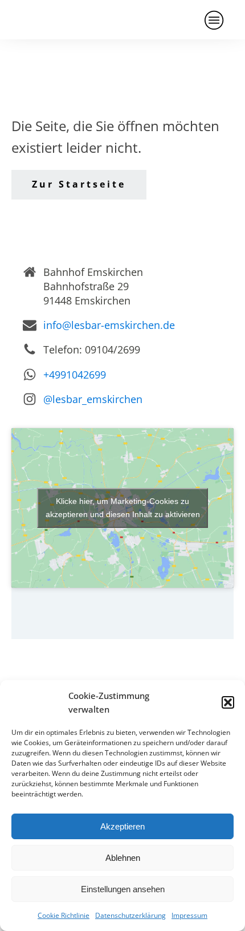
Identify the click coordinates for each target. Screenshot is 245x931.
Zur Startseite (79, 184)
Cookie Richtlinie (63, 915)
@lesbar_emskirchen (92, 399)
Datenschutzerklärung (130, 915)
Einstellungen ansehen (123, 889)
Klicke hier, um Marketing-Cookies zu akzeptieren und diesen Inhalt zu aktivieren (123, 508)
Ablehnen (122, 858)
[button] (228, 702)
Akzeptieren (122, 826)
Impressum (189, 915)
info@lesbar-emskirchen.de (109, 325)
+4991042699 (74, 374)
